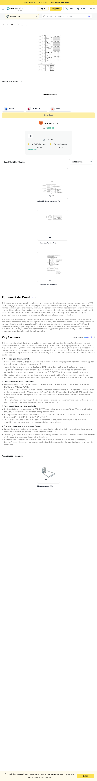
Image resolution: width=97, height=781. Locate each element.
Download (48, 115)
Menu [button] (3, 9)
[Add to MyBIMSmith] (50, 196)
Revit (11, 108)
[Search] (44, 16)
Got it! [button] (85, 776)
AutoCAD (37, 108)
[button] (43, 9)
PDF (58, 108)
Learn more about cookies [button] (39, 777)
